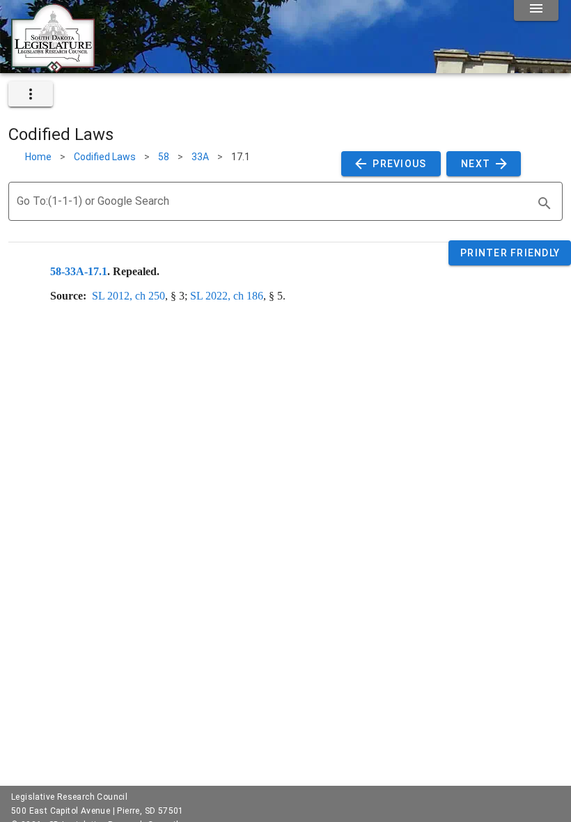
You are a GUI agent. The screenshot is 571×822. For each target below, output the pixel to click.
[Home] (53, 67)
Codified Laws (105, 156)
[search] (544, 203)
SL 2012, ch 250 (128, 296)
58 (163, 156)
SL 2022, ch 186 (226, 296)
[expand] (30, 94)
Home (38, 156)
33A (200, 156)
